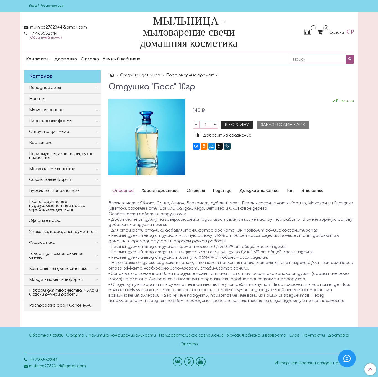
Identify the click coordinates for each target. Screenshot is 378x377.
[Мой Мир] (211, 146)
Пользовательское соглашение (191, 335)
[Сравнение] (307, 32)
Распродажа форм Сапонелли (60, 305)
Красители (41, 143)
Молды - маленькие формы (56, 280)
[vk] (177, 361)
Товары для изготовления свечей (56, 256)
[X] (219, 146)
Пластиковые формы (50, 121)
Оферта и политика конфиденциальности (111, 335)
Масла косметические (52, 169)
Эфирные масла (45, 221)
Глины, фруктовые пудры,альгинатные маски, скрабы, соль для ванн (57, 206)
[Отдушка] (146, 137)
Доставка (65, 59)
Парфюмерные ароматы (192, 75)
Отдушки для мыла (140, 75)
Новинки (38, 99)
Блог (294, 335)
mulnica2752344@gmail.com (58, 27)
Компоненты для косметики (58, 268)
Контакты (38, 59)
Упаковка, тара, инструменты (61, 232)
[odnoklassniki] (189, 361)
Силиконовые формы (50, 180)
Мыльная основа (46, 110)
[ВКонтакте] (196, 146)
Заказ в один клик (283, 125)
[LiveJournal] (227, 146)
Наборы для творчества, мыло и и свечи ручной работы (63, 292)
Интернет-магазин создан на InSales (314, 363)
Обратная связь (46, 335)
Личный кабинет (121, 59)
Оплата (90, 59)
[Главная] (112, 75)
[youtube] (201, 361)
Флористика (42, 242)
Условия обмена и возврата (256, 335)
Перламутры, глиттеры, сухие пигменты (61, 156)
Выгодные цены (45, 88)
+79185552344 (43, 33)
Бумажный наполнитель (54, 191)
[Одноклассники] (204, 146)
